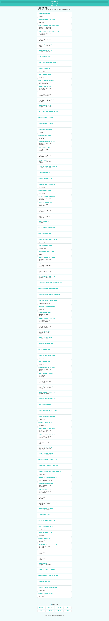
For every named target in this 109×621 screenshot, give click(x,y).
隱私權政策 (57, 617)
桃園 (52, 5)
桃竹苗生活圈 (54, 3)
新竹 (54, 5)
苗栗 (57, 5)
